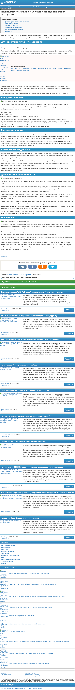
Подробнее (69, 310)
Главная (35, 3)
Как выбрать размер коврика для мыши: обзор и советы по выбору (30, 339)
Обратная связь (6, 674)
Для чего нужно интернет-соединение (17, 22)
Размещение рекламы (32, 674)
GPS (2, 557)
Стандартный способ (11, 24)
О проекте (42, 3)
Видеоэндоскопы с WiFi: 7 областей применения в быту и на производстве (33, 292)
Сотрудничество (30, 673)
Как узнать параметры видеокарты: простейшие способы (26, 416)
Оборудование (5, 310)
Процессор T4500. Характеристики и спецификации (23, 441)
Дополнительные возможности (14, 29)
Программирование (8, 545)
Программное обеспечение (10, 559)
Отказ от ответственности (35, 688)
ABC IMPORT (10, 2)
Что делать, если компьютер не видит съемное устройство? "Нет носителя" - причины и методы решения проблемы (41, 69)
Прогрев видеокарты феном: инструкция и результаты (25, 390)
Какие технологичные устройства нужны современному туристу (29, 316)
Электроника (5, 553)
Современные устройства (10, 555)
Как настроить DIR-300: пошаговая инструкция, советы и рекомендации (32, 467)
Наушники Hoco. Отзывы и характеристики (20, 518)
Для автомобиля (7, 561)
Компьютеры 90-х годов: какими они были (19, 365)
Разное (3, 563)
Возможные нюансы (11, 25)
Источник (4, 256)
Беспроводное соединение (13, 27)
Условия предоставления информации (13, 688)
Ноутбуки (4, 549)
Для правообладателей (32, 676)
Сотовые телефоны (7, 551)
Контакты (50, 3)
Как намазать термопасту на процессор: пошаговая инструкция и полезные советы (37, 492)
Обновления (9, 31)
